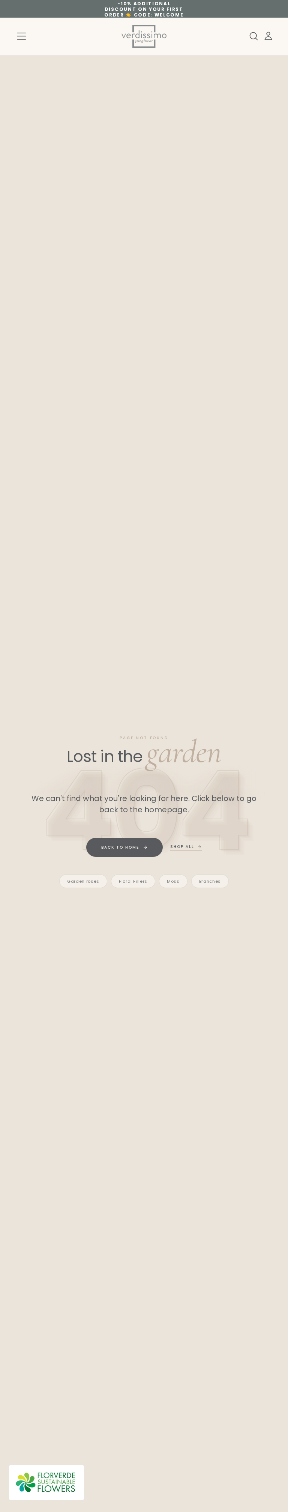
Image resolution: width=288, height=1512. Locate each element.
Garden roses (83, 881)
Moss (173, 881)
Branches (210, 881)
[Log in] (268, 36)
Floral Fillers (133, 881)
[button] (21, 36)
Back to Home (120, 847)
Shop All (182, 846)
